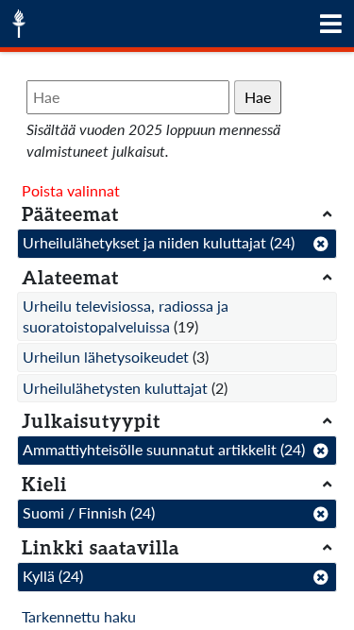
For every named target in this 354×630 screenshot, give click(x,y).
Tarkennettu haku (79, 616)
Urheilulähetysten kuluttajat (115, 388)
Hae (257, 97)
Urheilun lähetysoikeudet (106, 357)
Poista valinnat (71, 190)
